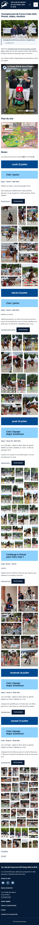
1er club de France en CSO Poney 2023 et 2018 (18, 4)
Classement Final (5, 581)
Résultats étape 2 (6, 712)
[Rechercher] (36, 4)
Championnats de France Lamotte (14, 40)
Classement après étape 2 (8, 329)
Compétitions (30, 40)
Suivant (3, 856)
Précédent (4, 851)
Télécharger (18, 201)
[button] (9, 215)
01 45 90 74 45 (6, 897)
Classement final (5, 762)
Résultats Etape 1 (6, 463)
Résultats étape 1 (6, 201)
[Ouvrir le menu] (30, 4)
